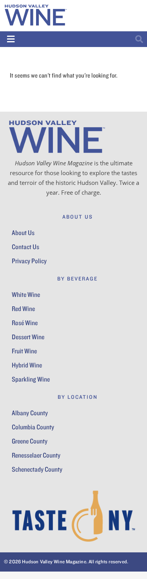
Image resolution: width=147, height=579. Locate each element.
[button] (11, 39)
